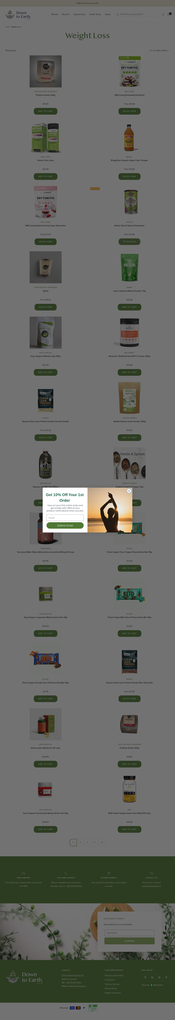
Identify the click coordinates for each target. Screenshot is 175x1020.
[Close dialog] (129, 491)
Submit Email (65, 525)
